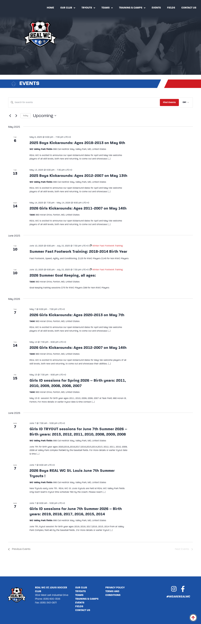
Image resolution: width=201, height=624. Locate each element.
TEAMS (79, 595)
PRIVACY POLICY (115, 587)
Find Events (169, 102)
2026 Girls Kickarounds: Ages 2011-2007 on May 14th (78, 208)
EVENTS (79, 603)
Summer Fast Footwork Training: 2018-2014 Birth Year (78, 251)
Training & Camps (130, 8)
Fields (171, 8)
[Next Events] (16, 115)
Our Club (66, 8)
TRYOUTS (80, 591)
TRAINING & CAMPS (86, 599)
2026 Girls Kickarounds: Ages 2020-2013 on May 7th (77, 315)
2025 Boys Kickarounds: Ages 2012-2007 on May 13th (78, 175)
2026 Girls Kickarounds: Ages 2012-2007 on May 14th (78, 347)
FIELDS (79, 606)
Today (25, 115)
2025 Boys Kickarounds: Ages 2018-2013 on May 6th (77, 143)
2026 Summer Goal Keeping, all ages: (63, 275)
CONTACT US (82, 610)
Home (50, 8)
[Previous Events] (10, 115)
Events (156, 8)
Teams (105, 8)
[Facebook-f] (183, 589)
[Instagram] (174, 589)
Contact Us (188, 8)
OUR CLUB (81, 587)
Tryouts (86, 8)
